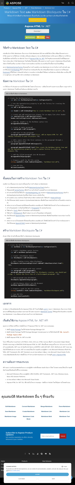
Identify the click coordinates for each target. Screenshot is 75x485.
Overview (37, 31)
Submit (63, 436)
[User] (69, 3)
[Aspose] (14, 2)
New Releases (46, 461)
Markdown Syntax (46, 311)
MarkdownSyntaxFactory (15, 67)
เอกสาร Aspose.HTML (59, 354)
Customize (21, 478)
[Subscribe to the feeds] (50, 454)
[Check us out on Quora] (42, 454)
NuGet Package (16, 329)
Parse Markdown (36, 8)
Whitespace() (18, 213)
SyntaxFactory (19, 190)
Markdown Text (64, 416)
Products (7, 8)
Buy (47, 37)
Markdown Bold (46, 416)
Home (3, 461)
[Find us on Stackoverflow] (37, 454)
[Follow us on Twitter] (29, 454)
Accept (37, 474)
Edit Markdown (10, 406)
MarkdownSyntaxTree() (36, 187)
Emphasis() (6, 72)
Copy (66, 98)
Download (31, 37)
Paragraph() (35, 208)
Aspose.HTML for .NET (37, 58)
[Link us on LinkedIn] (33, 454)
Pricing (41, 37)
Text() (15, 210)
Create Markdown (28, 411)
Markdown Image (10, 416)
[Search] (72, 3)
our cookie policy (15, 470)
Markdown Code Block (28, 418)
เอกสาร (46, 309)
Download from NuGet (37, 20)
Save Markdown (10, 411)
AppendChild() (20, 215)
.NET (26, 8)
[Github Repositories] (46, 454)
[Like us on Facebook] (25, 454)
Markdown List (65, 411)
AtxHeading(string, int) (33, 192)
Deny (53, 478)
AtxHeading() (15, 70)
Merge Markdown (46, 406)
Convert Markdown (28, 406)
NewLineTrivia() (56, 197)
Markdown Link (46, 411)
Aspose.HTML (16, 8)
